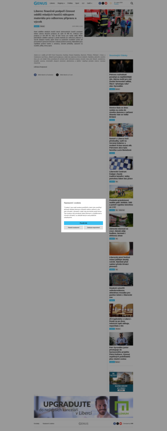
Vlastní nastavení (73, 227)
